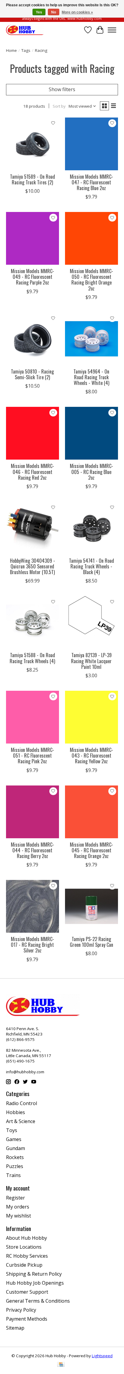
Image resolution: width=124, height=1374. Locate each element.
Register (15, 1197)
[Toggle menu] (112, 30)
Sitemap (15, 1328)
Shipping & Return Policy (34, 1274)
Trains (13, 1175)
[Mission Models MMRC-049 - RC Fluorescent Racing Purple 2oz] (32, 238)
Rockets (15, 1157)
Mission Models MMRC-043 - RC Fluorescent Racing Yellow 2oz (91, 755)
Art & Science (20, 1121)
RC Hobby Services (27, 1256)
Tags (25, 50)
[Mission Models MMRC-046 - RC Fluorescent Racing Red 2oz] (32, 433)
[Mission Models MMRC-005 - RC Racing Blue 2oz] (91, 433)
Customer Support (27, 1292)
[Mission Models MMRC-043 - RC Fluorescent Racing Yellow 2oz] (91, 717)
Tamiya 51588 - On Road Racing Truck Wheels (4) (32, 657)
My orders (17, 1206)
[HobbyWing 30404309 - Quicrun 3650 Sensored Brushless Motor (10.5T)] (32, 528)
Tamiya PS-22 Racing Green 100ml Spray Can (91, 941)
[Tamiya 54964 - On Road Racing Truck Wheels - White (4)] (91, 338)
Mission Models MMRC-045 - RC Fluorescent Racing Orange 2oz (91, 850)
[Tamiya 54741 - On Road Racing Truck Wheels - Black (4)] (91, 528)
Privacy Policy (21, 1310)
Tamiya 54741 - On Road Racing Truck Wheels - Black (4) (91, 566)
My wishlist (18, 1215)
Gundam (15, 1148)
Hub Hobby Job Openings (35, 1283)
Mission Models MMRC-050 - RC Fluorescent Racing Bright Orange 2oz (91, 279)
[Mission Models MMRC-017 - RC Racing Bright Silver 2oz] (32, 906)
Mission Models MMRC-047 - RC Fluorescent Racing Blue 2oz (91, 182)
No (53, 12)
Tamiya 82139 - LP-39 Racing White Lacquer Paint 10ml (91, 660)
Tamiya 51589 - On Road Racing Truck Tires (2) (32, 179)
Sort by (59, 106)
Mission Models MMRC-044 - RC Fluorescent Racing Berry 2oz (32, 850)
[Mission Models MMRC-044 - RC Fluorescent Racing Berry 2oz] (32, 811)
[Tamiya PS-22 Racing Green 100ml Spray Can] (91, 906)
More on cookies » (77, 12)
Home (11, 50)
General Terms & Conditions (38, 1301)
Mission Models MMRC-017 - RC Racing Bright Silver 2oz (32, 944)
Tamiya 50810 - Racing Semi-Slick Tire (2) (32, 374)
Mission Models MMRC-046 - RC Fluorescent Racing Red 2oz (32, 471)
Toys (11, 1130)
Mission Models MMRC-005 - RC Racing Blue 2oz (91, 471)
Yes (39, 12)
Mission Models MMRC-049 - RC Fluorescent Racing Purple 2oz (32, 276)
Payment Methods (26, 1319)
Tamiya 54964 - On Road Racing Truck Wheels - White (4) (91, 377)
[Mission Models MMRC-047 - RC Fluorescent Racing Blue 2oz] (91, 144)
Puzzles (14, 1166)
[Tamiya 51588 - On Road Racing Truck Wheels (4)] (32, 622)
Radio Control (21, 1103)
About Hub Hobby (26, 1238)
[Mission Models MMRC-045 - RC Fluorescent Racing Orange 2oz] (91, 811)
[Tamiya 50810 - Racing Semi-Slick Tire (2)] (32, 338)
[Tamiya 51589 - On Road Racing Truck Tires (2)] (32, 144)
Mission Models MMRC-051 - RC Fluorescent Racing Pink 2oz (32, 755)
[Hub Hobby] (25, 30)
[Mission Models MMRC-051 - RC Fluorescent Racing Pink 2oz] (32, 717)
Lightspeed (102, 1355)
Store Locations (24, 1247)
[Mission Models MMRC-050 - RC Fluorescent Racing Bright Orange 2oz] (91, 238)
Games (13, 1139)
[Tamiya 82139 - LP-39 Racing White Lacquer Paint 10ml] (91, 622)
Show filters (62, 89)
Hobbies (15, 1112)
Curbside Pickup (24, 1265)
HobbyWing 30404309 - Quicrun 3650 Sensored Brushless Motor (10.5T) (32, 566)
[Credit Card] (61, 1365)
